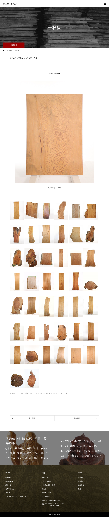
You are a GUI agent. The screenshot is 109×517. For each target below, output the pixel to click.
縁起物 (80, 481)
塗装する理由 (46, 493)
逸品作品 (81, 485)
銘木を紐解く (46, 496)
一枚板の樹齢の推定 (48, 485)
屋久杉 (44, 489)
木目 (43, 504)
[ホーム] (3, 50)
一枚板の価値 (46, 481)
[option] (27, 448)
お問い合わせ (9, 489)
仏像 (79, 489)
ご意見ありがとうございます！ (15, 496)
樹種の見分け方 (47, 500)
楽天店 (7, 493)
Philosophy (9, 481)
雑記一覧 (8, 485)
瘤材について (46, 477)
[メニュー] (104, 3)
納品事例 (8, 477)
